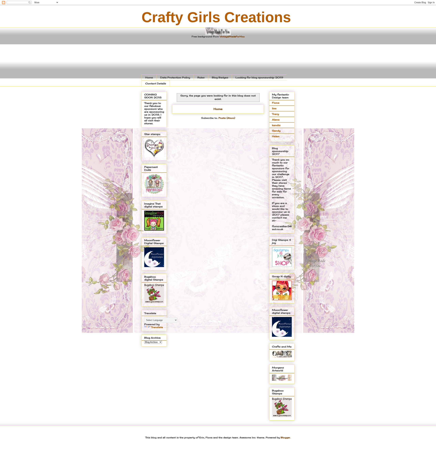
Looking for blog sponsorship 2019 (259, 77)
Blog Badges (220, 77)
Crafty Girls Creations (216, 17)
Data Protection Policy (175, 77)
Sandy (276, 130)
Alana (275, 119)
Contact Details (155, 83)
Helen (275, 136)
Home (149, 77)
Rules (201, 77)
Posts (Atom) (227, 118)
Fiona (275, 102)
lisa (274, 108)
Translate (157, 327)
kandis (276, 125)
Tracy (275, 113)
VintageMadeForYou (232, 36)
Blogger (285, 437)
